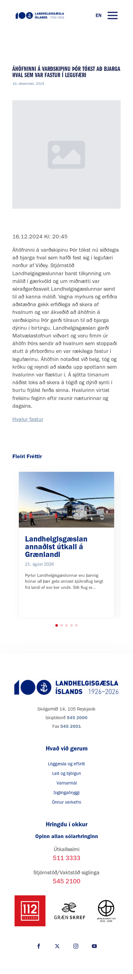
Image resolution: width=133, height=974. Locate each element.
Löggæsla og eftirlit (66, 764)
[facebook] (38, 946)
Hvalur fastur (27, 419)
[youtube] (94, 946)
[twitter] (57, 946)
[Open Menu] (113, 15)
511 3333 (66, 858)
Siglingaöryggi (66, 792)
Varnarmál (67, 783)
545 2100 (66, 881)
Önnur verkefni (66, 802)
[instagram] (76, 946)
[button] (56, 625)
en (98, 15)
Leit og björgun (66, 773)
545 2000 (77, 717)
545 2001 (70, 726)
